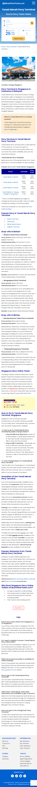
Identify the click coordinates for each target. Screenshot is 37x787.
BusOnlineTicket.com (27, 782)
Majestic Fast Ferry (13, 227)
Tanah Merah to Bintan (10, 182)
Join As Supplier (25, 761)
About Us (5, 741)
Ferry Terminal (11, 47)
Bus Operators (24, 741)
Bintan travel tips (29, 579)
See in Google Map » (11, 129)
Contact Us (6, 743)
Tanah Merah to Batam (10, 177)
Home (3, 47)
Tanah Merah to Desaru (10, 188)
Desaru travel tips (10, 581)
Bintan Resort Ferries (14, 224)
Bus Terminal (24, 743)
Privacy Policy (12, 784)
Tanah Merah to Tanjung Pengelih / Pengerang (10, 193)
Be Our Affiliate (25, 756)
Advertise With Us (25, 763)
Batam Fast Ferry (13, 219)
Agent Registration (26, 759)
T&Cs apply (20, 405)
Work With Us (24, 766)
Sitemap (5, 748)
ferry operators (6, 670)
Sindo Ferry (11, 222)
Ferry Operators (25, 746)
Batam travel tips (18, 579)
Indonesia (5, 759)
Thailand (5, 756)
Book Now (18, 608)
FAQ (3, 746)
